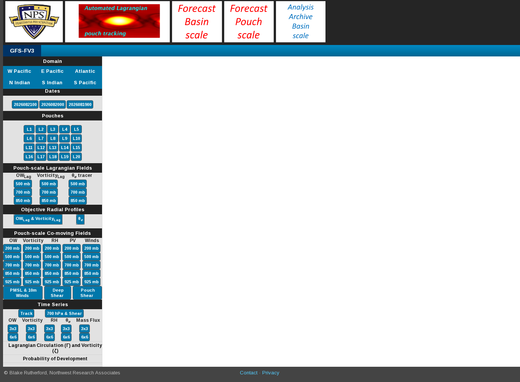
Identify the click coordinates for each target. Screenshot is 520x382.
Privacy (270, 373)
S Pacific (85, 82)
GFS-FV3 (22, 50)
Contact (248, 373)
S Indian (52, 82)
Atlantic (85, 71)
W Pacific (19, 71)
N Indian (19, 82)
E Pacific (52, 71)
